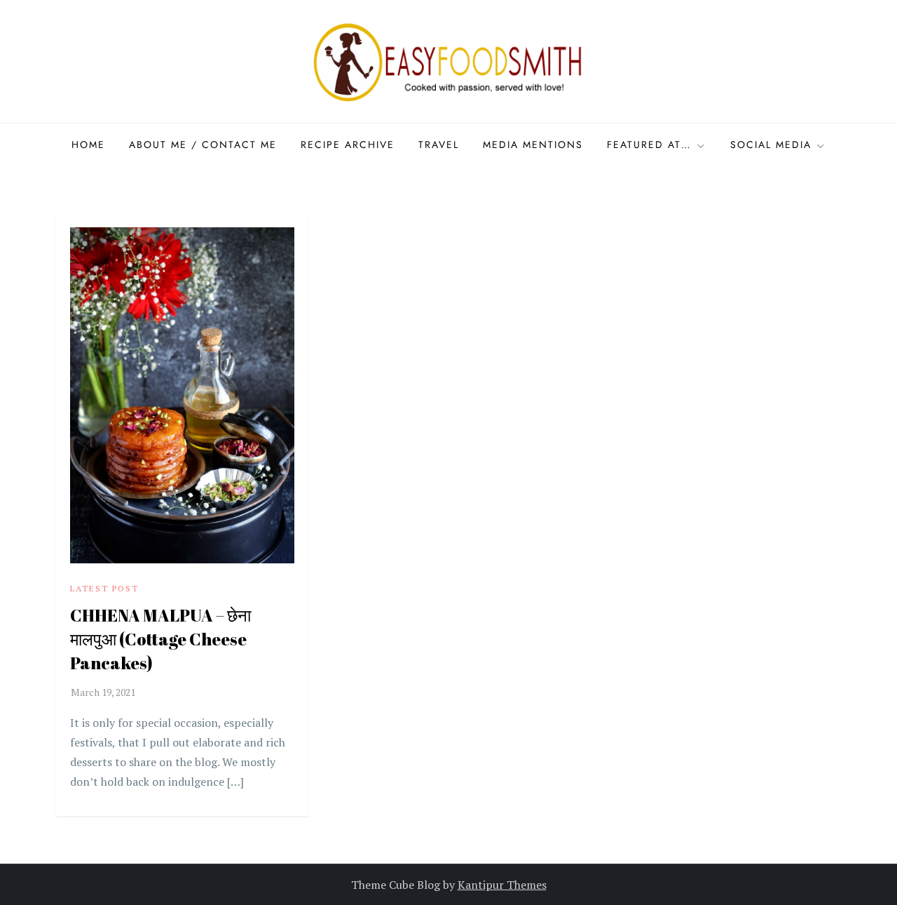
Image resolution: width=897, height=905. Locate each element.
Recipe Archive (348, 145)
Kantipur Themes (502, 884)
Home (88, 145)
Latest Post (104, 588)
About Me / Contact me (203, 145)
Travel (438, 145)
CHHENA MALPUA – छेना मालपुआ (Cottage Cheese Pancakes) (160, 638)
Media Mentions (533, 145)
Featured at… (649, 145)
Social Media (771, 145)
